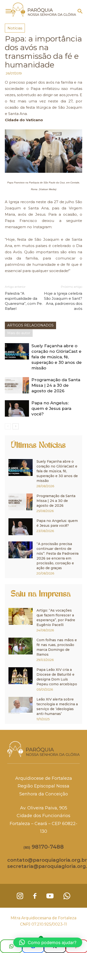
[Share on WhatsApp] (11, 946)
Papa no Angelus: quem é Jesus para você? (51, 408)
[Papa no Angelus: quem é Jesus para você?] (17, 408)
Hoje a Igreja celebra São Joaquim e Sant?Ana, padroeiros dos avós (63, 301)
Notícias (14, 28)
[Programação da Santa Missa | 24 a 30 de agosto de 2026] (17, 385)
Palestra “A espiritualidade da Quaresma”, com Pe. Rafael (24, 301)
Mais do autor (18, 333)
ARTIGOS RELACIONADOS (30, 325)
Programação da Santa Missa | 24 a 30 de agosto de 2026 (55, 385)
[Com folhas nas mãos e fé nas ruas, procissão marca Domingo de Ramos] (20, 646)
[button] (80, 11)
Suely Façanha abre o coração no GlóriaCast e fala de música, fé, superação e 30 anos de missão (56, 356)
